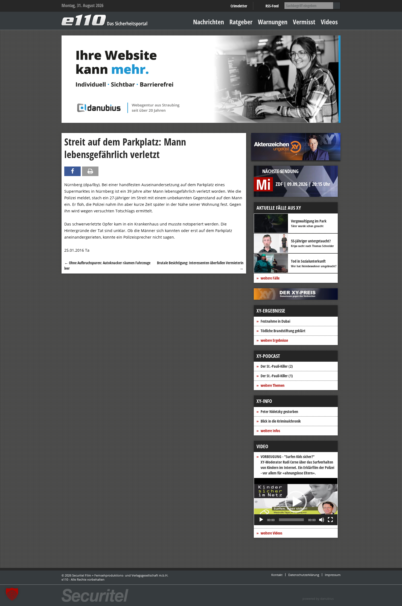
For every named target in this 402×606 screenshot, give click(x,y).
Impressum (332, 575)
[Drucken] (90, 171)
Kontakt (276, 575)
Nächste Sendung (280, 171)
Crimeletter (239, 5)
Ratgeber (240, 21)
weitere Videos (271, 533)
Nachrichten (208, 21)
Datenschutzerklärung (303, 575)
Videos (329, 21)
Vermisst (304, 21)
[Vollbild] (330, 519)
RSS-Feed (272, 5)
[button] (296, 502)
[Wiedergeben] (261, 519)
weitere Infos (270, 430)
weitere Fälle (270, 278)
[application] (295, 501)
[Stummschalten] (321, 519)
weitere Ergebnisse (274, 340)
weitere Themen (272, 385)
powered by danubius (318, 598)
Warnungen (272, 21)
